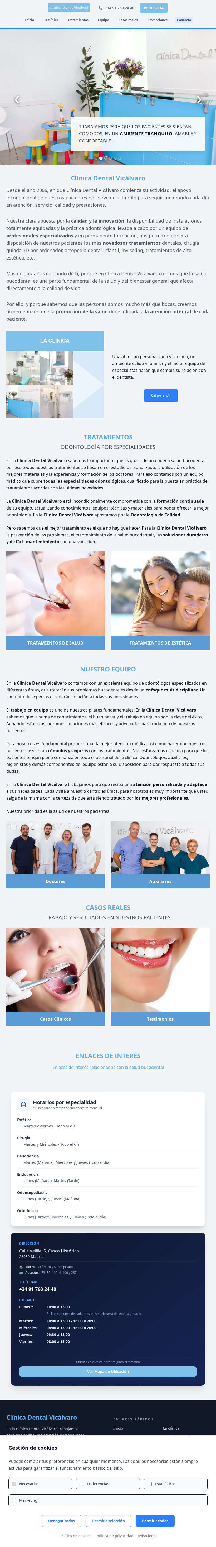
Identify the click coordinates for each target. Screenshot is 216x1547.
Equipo (103, 20)
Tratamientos (78, 20)
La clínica (50, 20)
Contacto (184, 20)
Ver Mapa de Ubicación (108, 1371)
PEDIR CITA (154, 7)
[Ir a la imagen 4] (110, 158)
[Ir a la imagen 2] (101, 158)
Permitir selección (108, 1520)
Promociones (157, 20)
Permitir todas (155, 1520)
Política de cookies (75, 1535)
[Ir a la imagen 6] (120, 158)
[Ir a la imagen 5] (115, 158)
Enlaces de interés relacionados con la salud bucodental (108, 1067)
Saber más (160, 395)
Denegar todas (61, 1520)
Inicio (29, 20)
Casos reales (128, 20)
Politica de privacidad (115, 1535)
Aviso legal (147, 1535)
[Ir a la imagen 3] (105, 158)
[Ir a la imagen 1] (96, 158)
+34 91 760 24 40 (119, 7)
